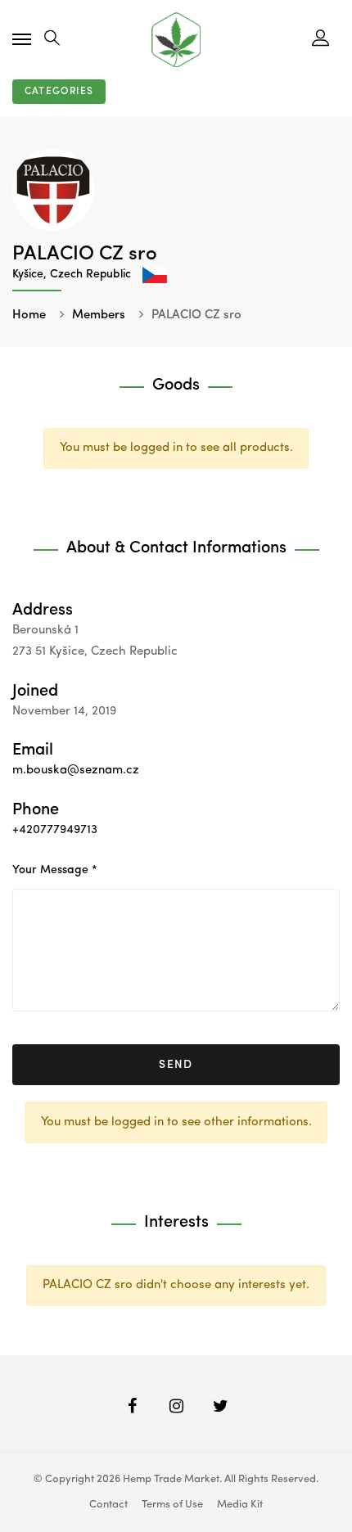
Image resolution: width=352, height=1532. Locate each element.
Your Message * (54, 870)
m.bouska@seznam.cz (75, 770)
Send (176, 1064)
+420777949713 (54, 830)
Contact (108, 1504)
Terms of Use (172, 1504)
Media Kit (240, 1504)
